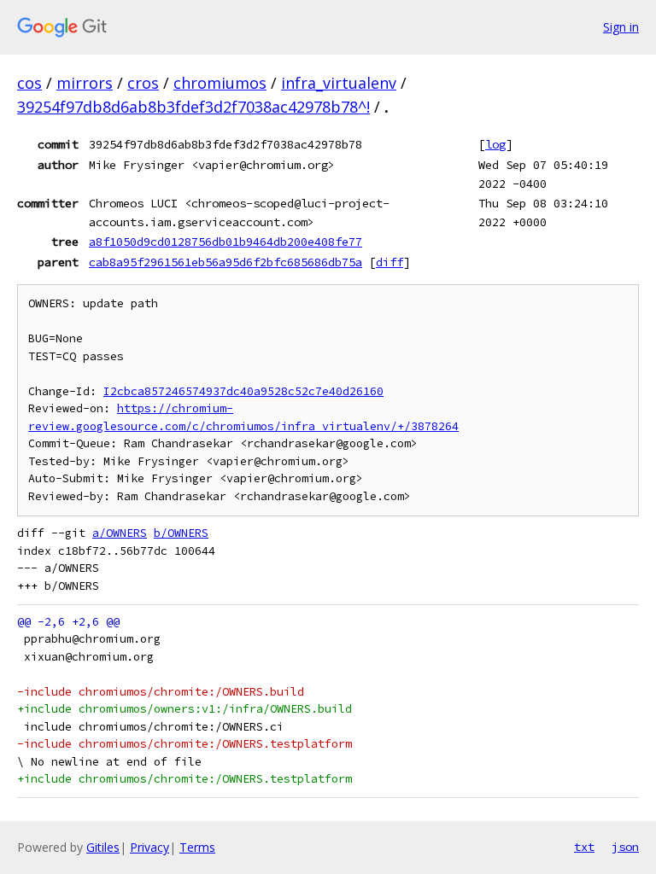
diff (389, 262)
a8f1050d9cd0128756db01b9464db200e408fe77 (225, 241)
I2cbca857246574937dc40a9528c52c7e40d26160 (243, 391)
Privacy (149, 847)
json (625, 846)
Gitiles (103, 847)
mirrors (84, 83)
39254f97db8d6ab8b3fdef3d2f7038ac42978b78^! (193, 106)
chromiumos (219, 83)
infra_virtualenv (338, 83)
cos (29, 83)
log (495, 144)
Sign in (621, 27)
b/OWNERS (181, 533)
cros (143, 83)
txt (584, 846)
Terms (197, 847)
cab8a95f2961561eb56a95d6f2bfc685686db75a (225, 262)
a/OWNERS (119, 533)
